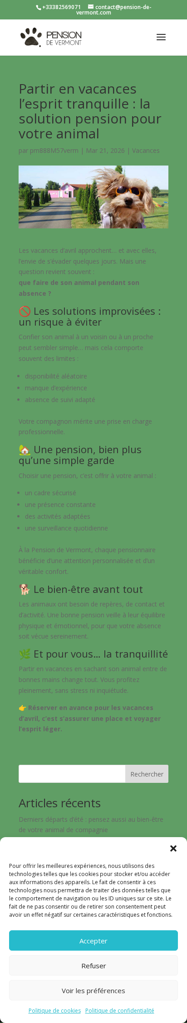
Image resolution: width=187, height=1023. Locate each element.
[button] (173, 848)
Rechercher (146, 774)
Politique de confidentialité (119, 1010)
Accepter (93, 940)
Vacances (146, 150)
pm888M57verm (54, 150)
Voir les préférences (93, 990)
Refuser (93, 965)
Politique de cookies (55, 1010)
